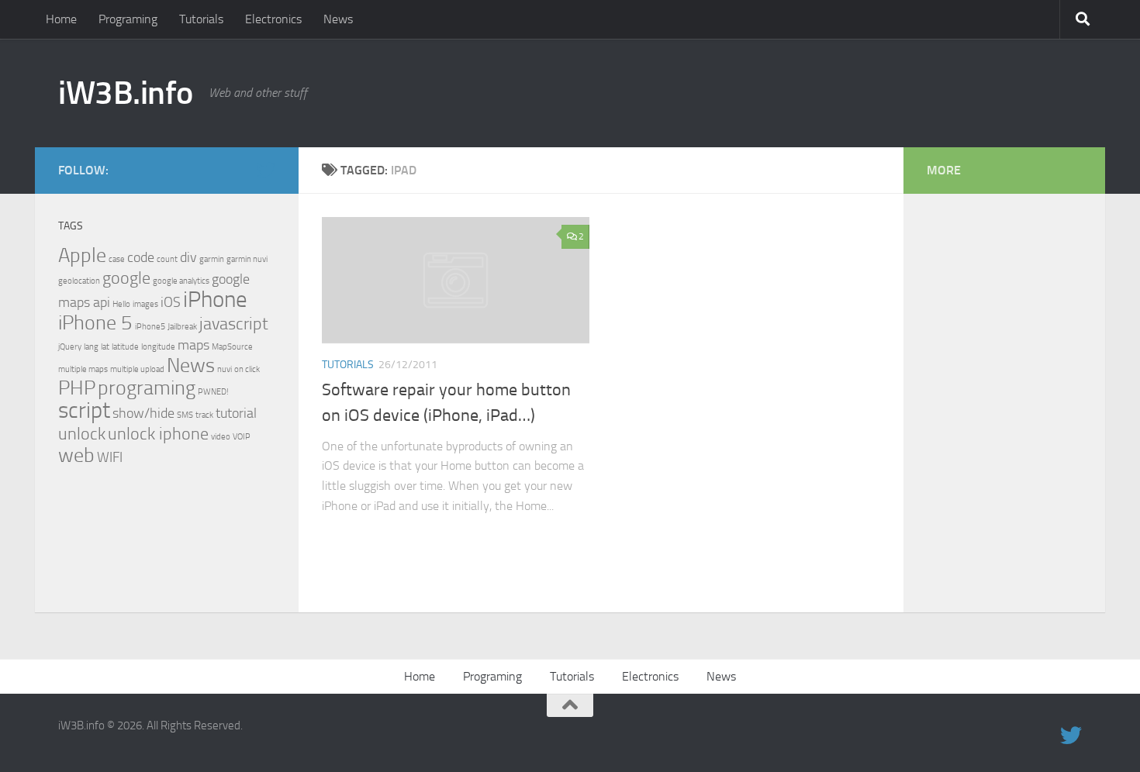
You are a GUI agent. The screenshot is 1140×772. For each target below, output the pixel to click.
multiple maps (83, 369)
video (220, 437)
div (188, 258)
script (84, 410)
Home (61, 19)
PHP (76, 388)
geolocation (79, 281)
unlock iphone (158, 433)
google (126, 277)
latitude (125, 347)
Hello (121, 304)
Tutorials (201, 19)
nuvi (224, 369)
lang (91, 347)
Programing (127, 19)
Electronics (273, 19)
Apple (82, 255)
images (145, 304)
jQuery (69, 347)
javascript (233, 323)
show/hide (143, 413)
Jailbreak (182, 327)
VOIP (241, 437)
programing (146, 388)
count (167, 259)
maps (193, 345)
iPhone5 (150, 327)
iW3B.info (125, 93)
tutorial (236, 413)
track (204, 415)
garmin (211, 259)
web (76, 455)
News (338, 19)
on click (247, 369)
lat (105, 347)
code (140, 258)
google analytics (181, 281)
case (117, 259)
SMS (185, 415)
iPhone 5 (95, 323)
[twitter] (266, 169)
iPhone (215, 299)
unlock (81, 433)
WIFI (110, 458)
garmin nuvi (247, 259)
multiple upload (137, 369)
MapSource (232, 347)
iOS (171, 303)
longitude (158, 347)
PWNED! (213, 392)
